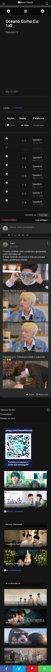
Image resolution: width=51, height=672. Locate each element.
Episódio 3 (37, 157)
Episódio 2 (37, 149)
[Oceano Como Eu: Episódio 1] (8, 11)
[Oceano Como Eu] (25, 11)
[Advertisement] (25, 61)
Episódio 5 (37, 175)
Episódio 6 (37, 184)
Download (18, 108)
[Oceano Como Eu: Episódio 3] (42, 11)
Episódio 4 (37, 166)
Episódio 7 (37, 193)
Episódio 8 (37, 202)
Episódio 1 (37, 140)
